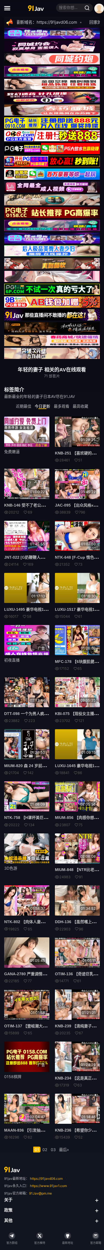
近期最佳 (23, 406)
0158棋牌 (12, 1076)
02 (44, 1149)
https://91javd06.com (46, 1178)
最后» (64, 1149)
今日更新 (42, 406)
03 (53, 1149)
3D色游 (10, 868)
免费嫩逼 (12, 451)
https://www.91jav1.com (48, 1186)
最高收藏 (80, 406)
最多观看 (61, 406)
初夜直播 (12, 660)
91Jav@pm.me (40, 1193)
